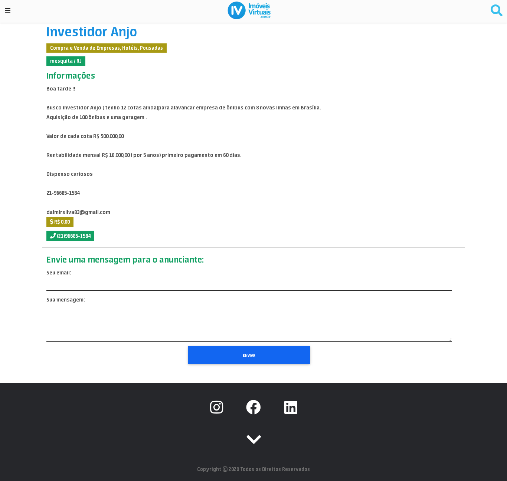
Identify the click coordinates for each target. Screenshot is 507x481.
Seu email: (58, 272)
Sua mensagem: (65, 299)
